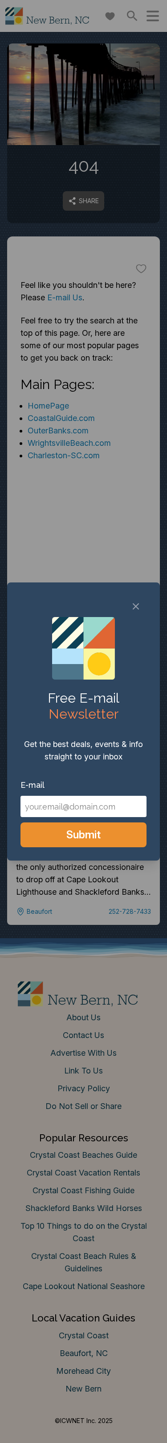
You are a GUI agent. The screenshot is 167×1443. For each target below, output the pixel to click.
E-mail (32, 785)
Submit (83, 834)
